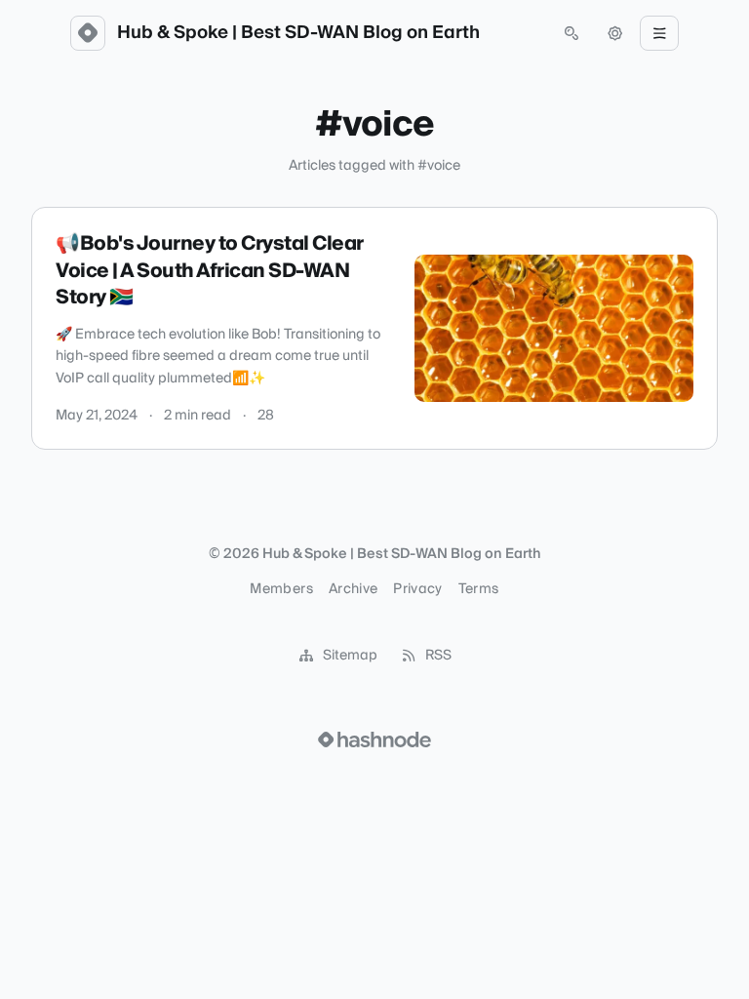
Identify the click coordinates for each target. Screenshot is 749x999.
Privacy (417, 589)
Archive (353, 589)
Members (281, 589)
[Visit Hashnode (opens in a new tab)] (374, 739)
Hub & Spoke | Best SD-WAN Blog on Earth (298, 33)
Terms (478, 589)
